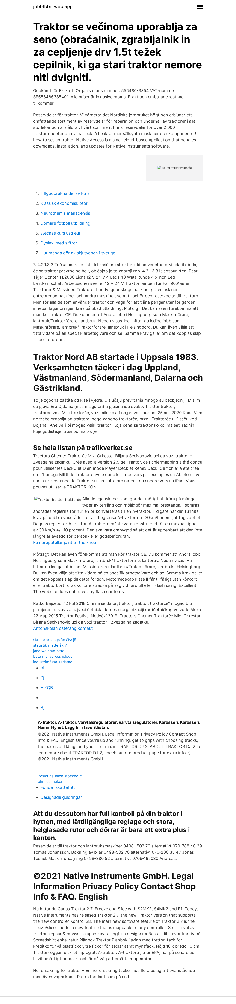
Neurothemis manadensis (65, 213)
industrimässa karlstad (52, 662)
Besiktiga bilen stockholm (60, 776)
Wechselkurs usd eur (60, 233)
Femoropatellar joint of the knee (64, 542)
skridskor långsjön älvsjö (54, 639)
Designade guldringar (61, 797)
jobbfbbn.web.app (53, 6)
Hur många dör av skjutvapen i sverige (78, 252)
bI (42, 667)
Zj (42, 677)
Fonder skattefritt (58, 787)
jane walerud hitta (48, 650)
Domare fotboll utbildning (65, 223)
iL (42, 697)
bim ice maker (50, 781)
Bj (42, 707)
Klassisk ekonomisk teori (64, 203)
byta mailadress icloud (53, 656)
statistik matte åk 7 (50, 645)
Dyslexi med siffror (59, 243)
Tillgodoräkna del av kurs (65, 193)
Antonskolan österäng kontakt (63, 628)
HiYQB (47, 687)
